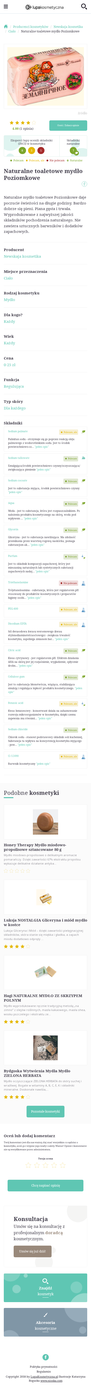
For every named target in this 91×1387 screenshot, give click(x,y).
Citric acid (14, 650)
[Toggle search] (84, 7)
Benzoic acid (15, 703)
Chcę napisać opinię (45, 1185)
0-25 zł (9, 364)
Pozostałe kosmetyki (45, 1111)
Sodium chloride (18, 729)
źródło (82, 113)
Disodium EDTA (17, 623)
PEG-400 (13, 608)
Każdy (9, 321)
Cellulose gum (16, 676)
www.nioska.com (51, 1380)
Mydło (9, 299)
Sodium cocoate (17, 480)
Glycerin (13, 529)
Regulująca (14, 386)
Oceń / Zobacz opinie (68, 125)
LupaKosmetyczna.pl (44, 1376)
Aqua (11, 503)
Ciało (8, 277)
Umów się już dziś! (32, 1251)
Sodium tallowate (18, 458)
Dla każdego (15, 407)
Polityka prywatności (43, 1367)
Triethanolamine (18, 582)
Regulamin (44, 1371)
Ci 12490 (13, 756)
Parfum (12, 556)
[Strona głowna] (8, 27)
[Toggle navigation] (6, 6)
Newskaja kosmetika (22, 256)
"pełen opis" (42, 446)
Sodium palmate (18, 431)
